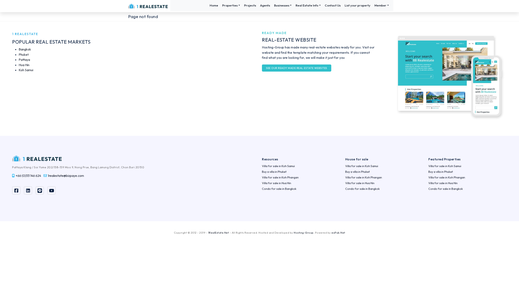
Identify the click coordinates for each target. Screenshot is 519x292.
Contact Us (333, 5)
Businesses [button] (281, 5)
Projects (250, 5)
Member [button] (380, 5)
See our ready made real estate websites (296, 68)
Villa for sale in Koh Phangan (280, 177)
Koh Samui (26, 70)
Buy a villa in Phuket (274, 172)
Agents (265, 5)
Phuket (24, 55)
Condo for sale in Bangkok (279, 189)
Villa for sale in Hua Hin (276, 183)
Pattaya (24, 60)
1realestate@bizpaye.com (66, 176)
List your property (357, 5)
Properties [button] (230, 5)
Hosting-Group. (304, 232)
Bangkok (25, 49)
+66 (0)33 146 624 (28, 176)
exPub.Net (338, 232)
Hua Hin (24, 65)
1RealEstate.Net (218, 232)
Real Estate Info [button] (307, 5)
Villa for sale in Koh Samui (278, 166)
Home (214, 5)
